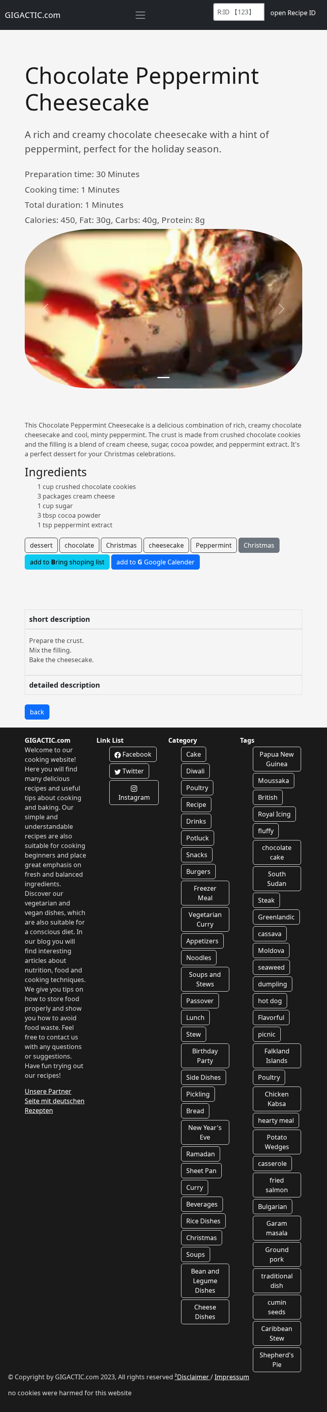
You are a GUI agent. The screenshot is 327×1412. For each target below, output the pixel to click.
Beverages (202, 1204)
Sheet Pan (201, 1170)
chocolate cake (277, 852)
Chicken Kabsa (277, 1099)
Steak (266, 900)
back (37, 712)
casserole (272, 1163)
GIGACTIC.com (33, 15)
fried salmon (277, 1185)
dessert (41, 545)
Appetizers (202, 941)
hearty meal (276, 1120)
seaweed (271, 967)
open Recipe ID (293, 12)
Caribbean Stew (276, 1333)
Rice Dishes (203, 1221)
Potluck (197, 838)
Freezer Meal (205, 893)
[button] (45, 308)
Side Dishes (203, 1077)
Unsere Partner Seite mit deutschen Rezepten (55, 1101)
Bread (195, 1110)
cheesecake (166, 545)
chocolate (79, 545)
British (268, 797)
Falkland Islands (277, 1056)
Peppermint (214, 545)
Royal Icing (274, 814)
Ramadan (200, 1154)
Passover (200, 1000)
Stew (193, 1034)
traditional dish (277, 1281)
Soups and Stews (205, 979)
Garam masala (277, 1228)
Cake (193, 754)
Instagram (134, 797)
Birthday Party (205, 1056)
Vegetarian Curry (205, 919)
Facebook (136, 754)
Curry (194, 1187)
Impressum (232, 1377)
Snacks (196, 854)
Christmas (121, 545)
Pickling (198, 1094)
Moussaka (273, 780)
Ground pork (277, 1254)
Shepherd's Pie (277, 1360)
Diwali (195, 771)
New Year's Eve (205, 1132)
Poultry (197, 787)
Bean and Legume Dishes (205, 1281)
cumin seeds (277, 1307)
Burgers (198, 871)
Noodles (198, 957)
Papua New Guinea (277, 759)
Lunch (195, 1017)
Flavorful (271, 1017)
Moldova (271, 950)
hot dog (270, 1000)
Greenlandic (276, 917)
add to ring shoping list (67, 562)
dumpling (272, 984)
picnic (267, 1034)
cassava (270, 933)
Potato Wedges (277, 1142)
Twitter (132, 771)
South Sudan (276, 879)
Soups (195, 1254)
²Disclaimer (193, 1377)
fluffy (266, 830)
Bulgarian (272, 1206)
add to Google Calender (155, 562)
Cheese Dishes (205, 1312)
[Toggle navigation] (140, 15)
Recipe (196, 804)
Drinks (196, 821)
